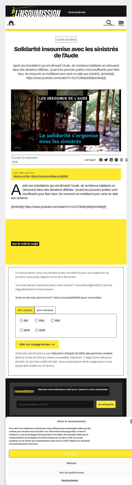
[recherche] (109, 22)
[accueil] (11, 22)
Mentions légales (70, 480)
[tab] (24, 310)
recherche (109, 25)
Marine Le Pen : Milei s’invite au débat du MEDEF (41, 176)
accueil (11, 24)
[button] (101, 160)
